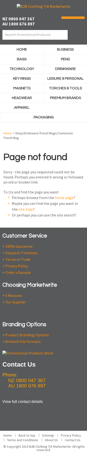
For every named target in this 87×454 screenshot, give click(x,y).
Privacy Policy (71, 435)
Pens (65, 59)
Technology (21, 69)
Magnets (21, 88)
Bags (22, 59)
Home (22, 49)
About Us (51, 440)
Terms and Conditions (22, 440)
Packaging (44, 117)
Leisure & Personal (65, 78)
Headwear (22, 98)
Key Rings (22, 78)
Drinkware (65, 69)
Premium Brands (65, 98)
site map (25, 209)
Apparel (21, 107)
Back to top (27, 435)
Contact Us (72, 440)
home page (64, 197)
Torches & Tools (65, 88)
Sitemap (48, 435)
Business (65, 49)
